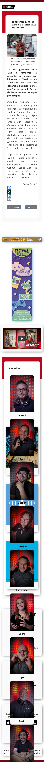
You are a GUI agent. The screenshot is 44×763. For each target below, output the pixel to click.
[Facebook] (22, 188)
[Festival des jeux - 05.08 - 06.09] (22, 284)
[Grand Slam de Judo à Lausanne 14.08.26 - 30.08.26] (22, 239)
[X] (22, 192)
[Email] (22, 199)
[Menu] (40, 7)
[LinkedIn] (22, 195)
